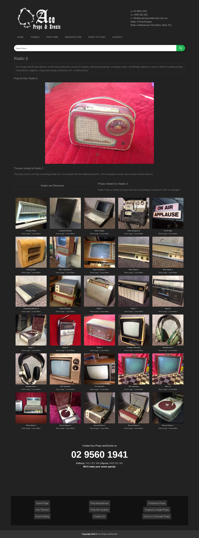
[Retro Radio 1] (167, 267)
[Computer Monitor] (65, 228)
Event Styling (42, 516)
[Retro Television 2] (65, 267)
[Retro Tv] (167, 384)
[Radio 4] (65, 345)
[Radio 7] (133, 306)
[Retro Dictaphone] (133, 228)
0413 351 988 (92, 463)
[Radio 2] (99, 345)
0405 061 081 (141, 14)
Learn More (36, 233)
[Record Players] (65, 306)
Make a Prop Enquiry (141, 21)
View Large (26, 233)
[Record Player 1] (167, 423)
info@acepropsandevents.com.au (150, 18)
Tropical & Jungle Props (157, 509)
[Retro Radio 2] (133, 267)
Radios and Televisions (52, 185)
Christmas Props (156, 503)
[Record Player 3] (99, 423)
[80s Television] (65, 384)
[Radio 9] (99, 306)
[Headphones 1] (31, 384)
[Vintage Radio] (31, 228)
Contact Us (99, 516)
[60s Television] (133, 384)
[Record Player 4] (65, 423)
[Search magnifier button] (180, 48)
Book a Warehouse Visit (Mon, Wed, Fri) (151, 25)
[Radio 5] (31, 345)
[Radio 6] (167, 306)
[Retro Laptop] (99, 228)
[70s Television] (99, 384)
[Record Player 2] (133, 423)
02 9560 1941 (140, 11)
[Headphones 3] (167, 345)
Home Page (42, 503)
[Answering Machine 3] (31, 306)
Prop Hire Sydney (99, 509)
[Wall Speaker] (31, 267)
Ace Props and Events (107, 534)
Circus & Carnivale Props (157, 516)
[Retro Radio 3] (31, 423)
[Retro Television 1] (99, 267)
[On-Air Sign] (167, 228)
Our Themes (42, 509)
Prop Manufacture (99, 503)
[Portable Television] (133, 345)
